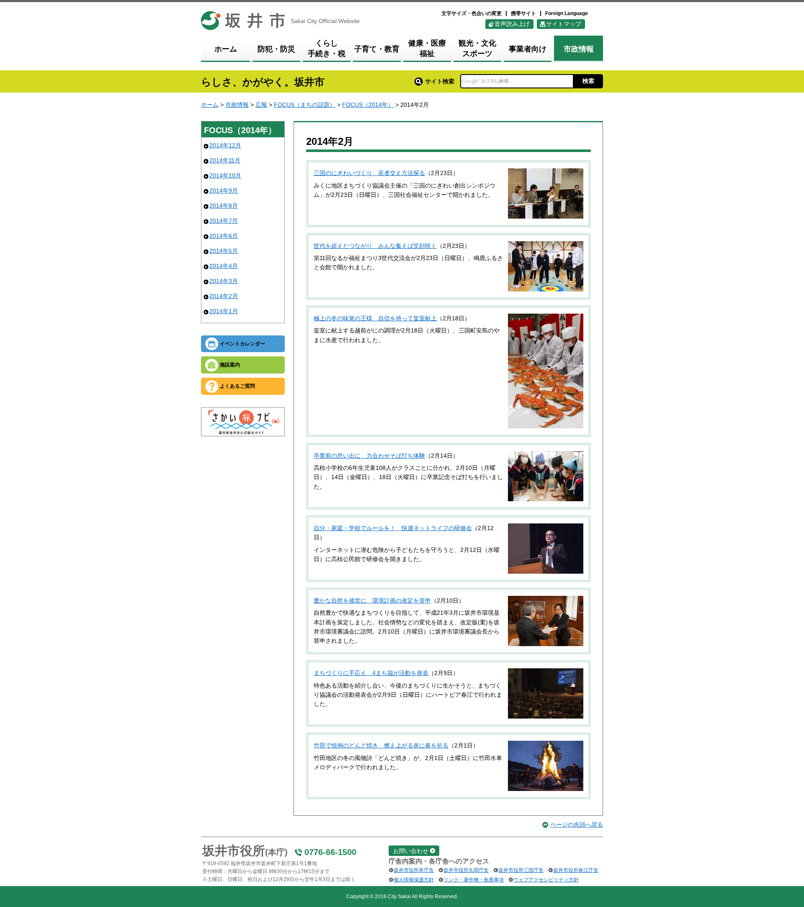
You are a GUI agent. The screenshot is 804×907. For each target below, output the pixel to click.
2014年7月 (223, 220)
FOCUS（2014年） (368, 104)
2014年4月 (223, 266)
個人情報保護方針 (414, 880)
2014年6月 (223, 235)
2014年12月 (225, 145)
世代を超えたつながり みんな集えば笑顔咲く (375, 245)
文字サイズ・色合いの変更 (471, 13)
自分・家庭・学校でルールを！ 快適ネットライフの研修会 (393, 528)
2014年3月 (223, 281)
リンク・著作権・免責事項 (473, 880)
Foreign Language (566, 13)
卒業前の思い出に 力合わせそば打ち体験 (369, 455)
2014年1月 (223, 311)
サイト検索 (439, 81)
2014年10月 (225, 175)
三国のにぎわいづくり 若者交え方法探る (369, 173)
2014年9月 (223, 190)
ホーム (210, 104)
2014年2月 (223, 296)
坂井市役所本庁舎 (414, 870)
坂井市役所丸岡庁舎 (466, 870)
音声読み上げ (512, 24)
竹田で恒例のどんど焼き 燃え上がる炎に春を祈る (381, 745)
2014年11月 (224, 160)
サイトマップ (563, 24)
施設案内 (230, 365)
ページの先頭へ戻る (576, 824)
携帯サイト (523, 13)
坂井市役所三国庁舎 (521, 870)
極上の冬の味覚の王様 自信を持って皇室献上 (375, 318)
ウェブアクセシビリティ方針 (546, 880)
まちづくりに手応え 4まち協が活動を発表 (371, 673)
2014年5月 (223, 250)
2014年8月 (223, 205)
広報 (261, 104)
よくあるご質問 (237, 386)
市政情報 (237, 104)
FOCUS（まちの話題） (304, 104)
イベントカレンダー (242, 344)
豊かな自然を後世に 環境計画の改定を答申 (372, 600)
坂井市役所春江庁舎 (575, 870)
